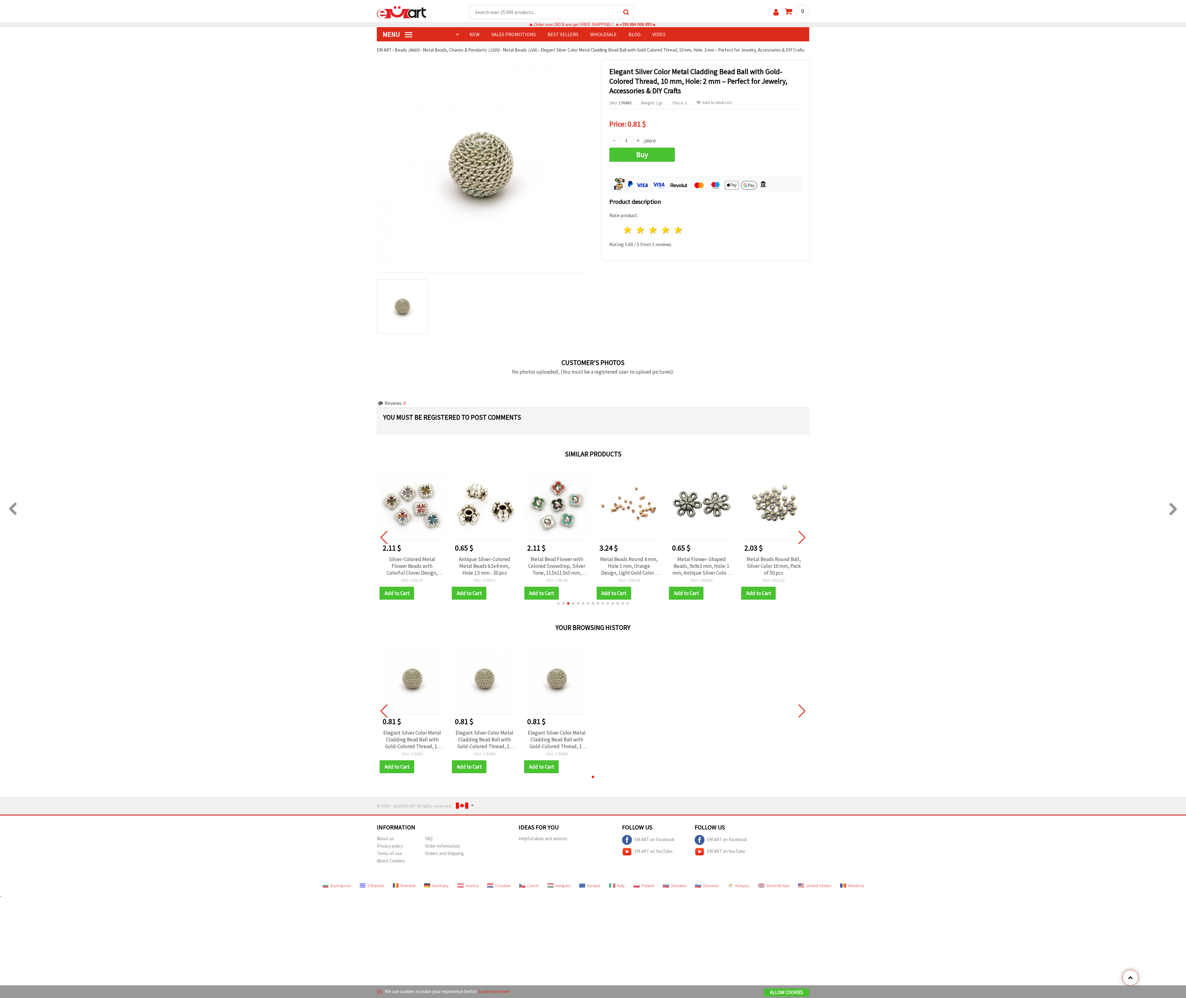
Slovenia (711, 885)
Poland (647, 885)
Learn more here (494, 991)
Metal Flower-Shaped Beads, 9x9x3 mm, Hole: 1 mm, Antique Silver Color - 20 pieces (701, 566)
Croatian (503, 885)
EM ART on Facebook (654, 839)
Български (340, 885)
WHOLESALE (603, 34)
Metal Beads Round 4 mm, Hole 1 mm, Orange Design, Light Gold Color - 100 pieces (629, 566)
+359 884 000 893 (636, 24)
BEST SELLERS (563, 34)
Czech (533, 885)
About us (385, 838)
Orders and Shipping (444, 853)
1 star (628, 230)
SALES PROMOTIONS (513, 34)
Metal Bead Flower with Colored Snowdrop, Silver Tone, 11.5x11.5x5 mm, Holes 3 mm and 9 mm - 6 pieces (556, 566)
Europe (593, 885)
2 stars (640, 230)
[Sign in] (776, 12)
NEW (474, 34)
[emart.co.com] (401, 11)
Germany (440, 885)
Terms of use (389, 853)
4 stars (665, 230)
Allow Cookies (786, 992)
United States (818, 885)
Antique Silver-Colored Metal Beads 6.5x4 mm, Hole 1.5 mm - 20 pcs (484, 566)
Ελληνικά (376, 885)
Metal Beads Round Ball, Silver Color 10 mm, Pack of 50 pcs (774, 566)
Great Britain (777, 885)
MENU (392, 34)
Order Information (442, 846)
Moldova (856, 885)
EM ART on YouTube (653, 851)
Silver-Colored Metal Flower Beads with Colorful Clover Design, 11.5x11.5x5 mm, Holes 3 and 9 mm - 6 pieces (412, 566)
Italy (621, 885)
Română (408, 885)
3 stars (653, 230)
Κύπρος (742, 885)
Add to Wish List (717, 102)
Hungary (562, 885)
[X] (379, 991)
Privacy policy (390, 846)
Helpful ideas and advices (543, 838)
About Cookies (391, 861)
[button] (558, 603)
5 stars (678, 230)
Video (659, 34)
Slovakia (678, 885)
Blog (635, 34)
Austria (471, 885)
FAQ (429, 838)
